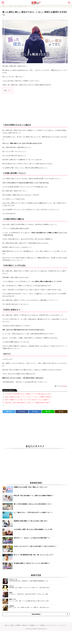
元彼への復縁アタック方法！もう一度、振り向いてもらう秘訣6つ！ (27, 400)
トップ (6, 6)
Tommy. (11, 606)
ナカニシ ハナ (13, 579)
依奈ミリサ (12, 599)
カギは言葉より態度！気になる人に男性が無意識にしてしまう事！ (33, 529)
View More (36, 614)
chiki (10, 592)
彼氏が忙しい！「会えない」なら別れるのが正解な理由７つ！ (32, 538)
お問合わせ (24, 625)
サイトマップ (63, 625)
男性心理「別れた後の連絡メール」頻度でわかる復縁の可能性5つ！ (34, 495)
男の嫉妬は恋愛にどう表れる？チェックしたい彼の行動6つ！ (32, 563)
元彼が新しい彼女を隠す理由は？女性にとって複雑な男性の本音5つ (27, 402)
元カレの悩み (23, 6)
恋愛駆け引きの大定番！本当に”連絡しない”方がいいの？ (31, 487)
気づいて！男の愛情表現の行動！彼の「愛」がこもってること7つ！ (34, 554)
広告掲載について (33, 625)
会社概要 (17, 625)
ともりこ (11, 586)
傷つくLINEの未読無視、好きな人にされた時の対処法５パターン (33, 504)
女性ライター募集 (9, 625)
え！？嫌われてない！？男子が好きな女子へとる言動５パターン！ (33, 512)
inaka (64, 386)
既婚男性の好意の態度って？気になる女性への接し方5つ (30, 521)
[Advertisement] (35, 108)
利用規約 (42, 625)
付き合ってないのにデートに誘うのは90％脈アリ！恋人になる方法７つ (35, 546)
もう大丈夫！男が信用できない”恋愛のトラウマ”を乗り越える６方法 (27, 394)
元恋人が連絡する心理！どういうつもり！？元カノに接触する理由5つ (28, 397)
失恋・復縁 (13, 6)
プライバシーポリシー (52, 625)
